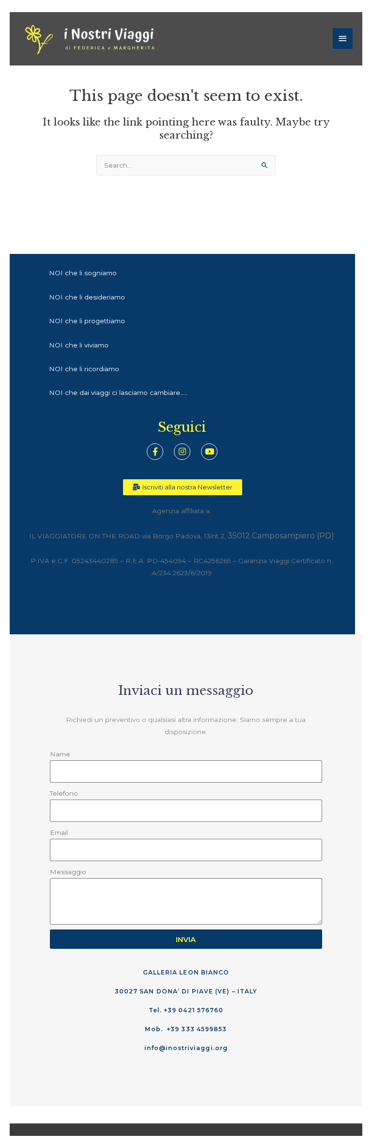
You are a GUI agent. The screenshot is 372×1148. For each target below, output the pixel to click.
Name (60, 754)
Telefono (64, 793)
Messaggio (68, 872)
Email (59, 832)
